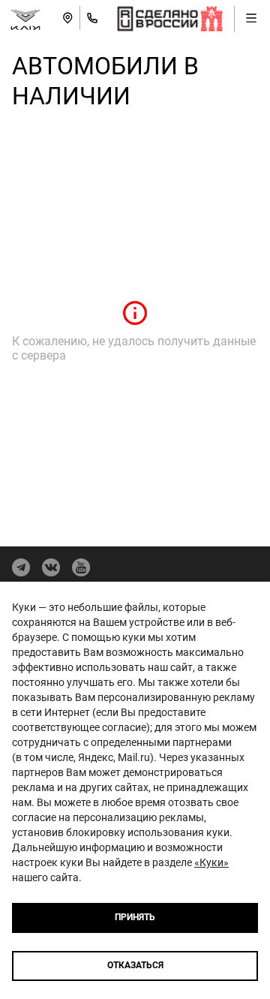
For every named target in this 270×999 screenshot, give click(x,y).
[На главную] (26, 18)
